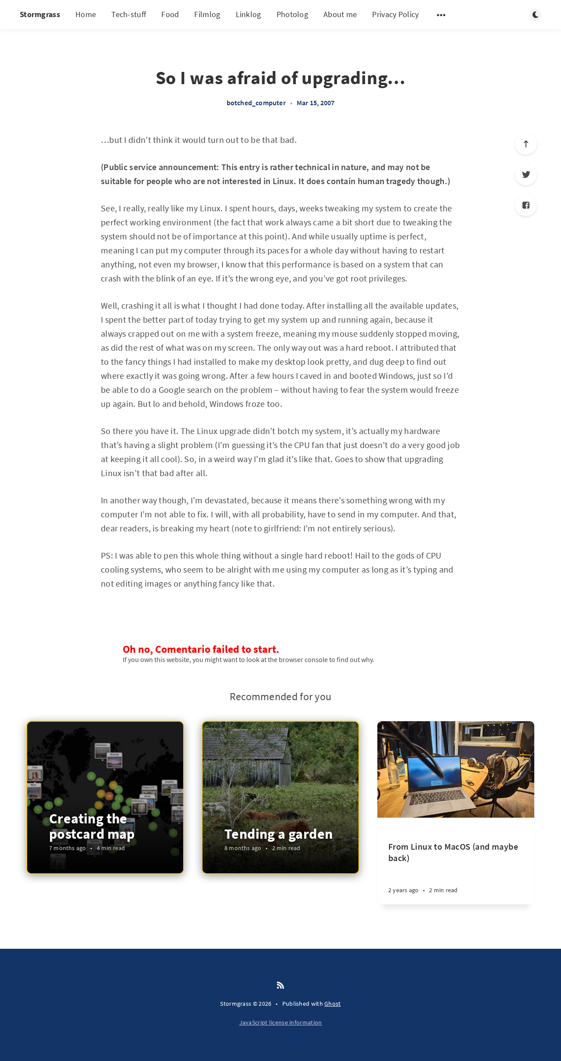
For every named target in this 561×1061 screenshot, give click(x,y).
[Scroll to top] (526, 144)
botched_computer (256, 103)
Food (170, 14)
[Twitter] (526, 174)
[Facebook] (526, 205)
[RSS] (280, 986)
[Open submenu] (441, 15)
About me (340, 14)
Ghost (332, 1004)
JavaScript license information (280, 1022)
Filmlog (207, 14)
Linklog (248, 14)
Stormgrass (40, 14)
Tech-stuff (128, 14)
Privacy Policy (395, 14)
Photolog (292, 14)
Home (85, 14)
